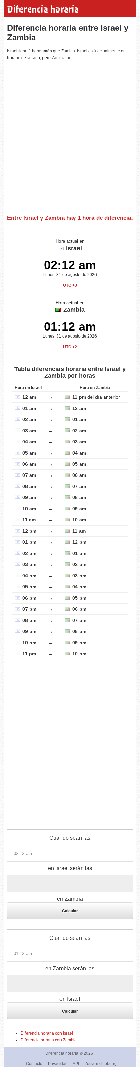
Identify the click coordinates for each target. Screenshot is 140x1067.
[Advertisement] (70, 135)
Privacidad (58, 1063)
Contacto (34, 1063)
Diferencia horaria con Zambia (49, 1040)
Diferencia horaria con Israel (47, 1033)
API (76, 1063)
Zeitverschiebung (101, 1063)
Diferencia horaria (43, 9)
